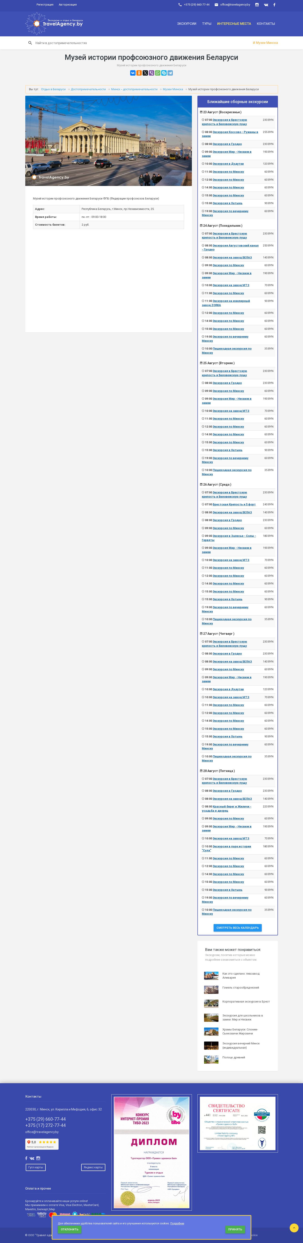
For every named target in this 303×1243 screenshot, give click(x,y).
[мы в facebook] (274, 5)
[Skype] (164, 73)
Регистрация (45, 4)
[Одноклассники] (139, 73)
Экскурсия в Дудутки (228, 163)
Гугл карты (35, 1167)
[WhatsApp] (157, 73)
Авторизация (68, 4)
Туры (206, 24)
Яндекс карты (93, 1167)
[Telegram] (170, 73)
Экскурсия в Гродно (227, 144)
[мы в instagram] (257, 5)
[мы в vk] (266, 5)
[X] (145, 73)
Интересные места (234, 24)
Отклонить (70, 1229)
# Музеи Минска (265, 43)
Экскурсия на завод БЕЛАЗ (232, 257)
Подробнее (177, 1223)
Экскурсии (186, 24)
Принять (235, 1229)
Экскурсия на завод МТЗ (231, 285)
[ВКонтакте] (133, 73)
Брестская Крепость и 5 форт (234, 504)
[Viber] (151, 73)
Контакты (266, 24)
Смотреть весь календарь (237, 927)
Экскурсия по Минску (228, 171)
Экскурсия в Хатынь (227, 203)
